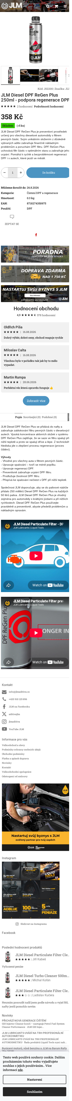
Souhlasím (34, 1092)
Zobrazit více (36, 401)
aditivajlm (14, 714)
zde (20, 1070)
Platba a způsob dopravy (15, 758)
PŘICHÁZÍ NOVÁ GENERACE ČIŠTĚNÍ (24, 1020)
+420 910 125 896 (18, 699)
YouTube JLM (16, 729)
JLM (68, 88)
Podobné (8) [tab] (49, 417)
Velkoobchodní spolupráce (16, 771)
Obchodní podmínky (13, 753)
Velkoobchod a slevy (13, 745)
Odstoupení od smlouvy (14, 776)
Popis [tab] (18, 417)
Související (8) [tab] (32, 417)
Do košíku (48, 172)
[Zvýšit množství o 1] (20, 172)
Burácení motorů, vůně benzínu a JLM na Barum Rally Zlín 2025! (34, 1050)
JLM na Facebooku (19, 706)
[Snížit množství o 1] (4, 172)
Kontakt (6, 767)
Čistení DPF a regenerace (42, 193)
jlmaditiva (14, 721)
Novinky (7, 762)
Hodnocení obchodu (36, 308)
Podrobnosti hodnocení (49, 106)
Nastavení (34, 1079)
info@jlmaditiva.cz (19, 691)
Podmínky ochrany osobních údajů (21, 749)
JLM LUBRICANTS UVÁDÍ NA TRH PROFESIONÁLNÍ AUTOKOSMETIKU (32, 1034)
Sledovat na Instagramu (34, 923)
